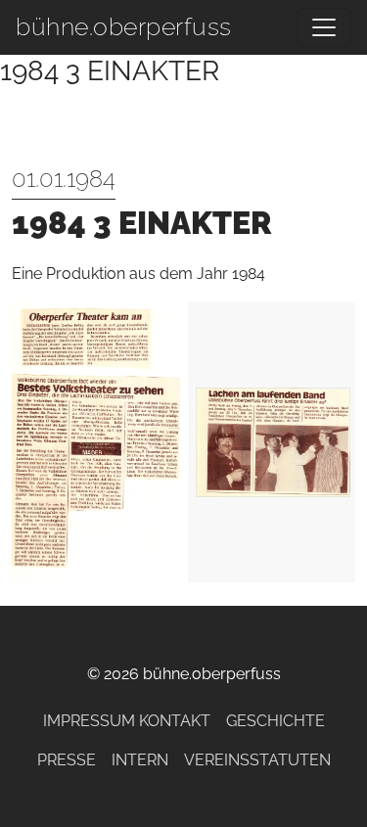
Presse (66, 760)
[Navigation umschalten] (324, 27)
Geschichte (275, 721)
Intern (140, 760)
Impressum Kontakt (126, 721)
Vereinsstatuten (257, 760)
